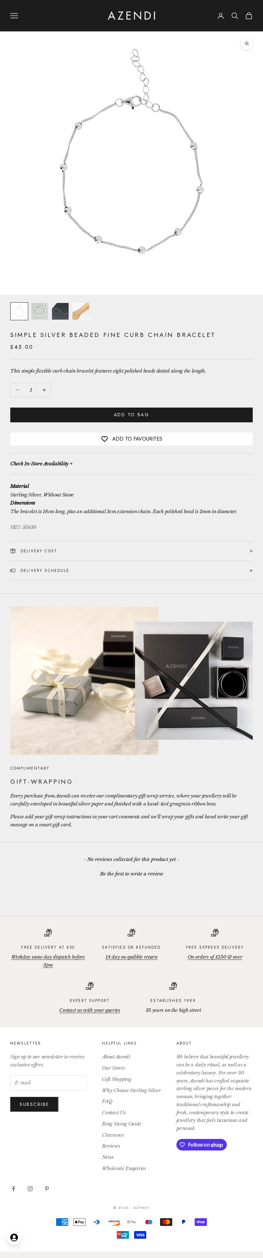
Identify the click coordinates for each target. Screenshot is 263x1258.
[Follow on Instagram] (30, 1188)
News (108, 1157)
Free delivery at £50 (48, 947)
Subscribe (34, 1104)
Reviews (111, 1146)
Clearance (113, 1135)
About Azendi (116, 1057)
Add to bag (131, 414)
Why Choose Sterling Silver (131, 1090)
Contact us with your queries (89, 1010)
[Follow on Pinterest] (47, 1188)
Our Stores (113, 1068)
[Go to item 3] (60, 311)
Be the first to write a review (131, 874)
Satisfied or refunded (131, 947)
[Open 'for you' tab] (14, 1237)
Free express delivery (215, 947)
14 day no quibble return (131, 957)
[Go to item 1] (19, 311)
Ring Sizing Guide (121, 1124)
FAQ (107, 1101)
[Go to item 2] (40, 311)
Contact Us (113, 1112)
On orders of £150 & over (215, 957)
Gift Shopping (116, 1079)
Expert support (90, 1001)
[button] (131, 873)
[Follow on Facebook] (13, 1188)
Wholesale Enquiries (124, 1168)
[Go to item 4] (81, 311)
